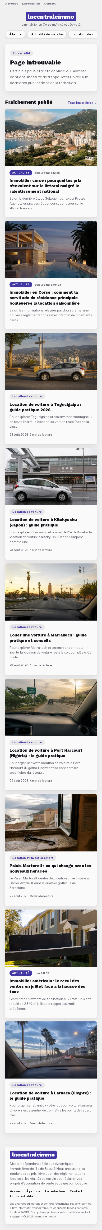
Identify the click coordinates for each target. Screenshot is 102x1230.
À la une (15, 34)
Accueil (16, 1191)
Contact (50, 3)
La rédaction (31, 3)
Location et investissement (33, 858)
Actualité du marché (47, 34)
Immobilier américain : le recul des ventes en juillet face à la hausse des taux (47, 986)
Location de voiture (27, 396)
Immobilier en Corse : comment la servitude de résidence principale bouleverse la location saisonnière (44, 298)
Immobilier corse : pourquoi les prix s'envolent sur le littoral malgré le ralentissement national (45, 186)
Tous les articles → (82, 102)
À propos (11, 3)
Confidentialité (21, 1196)
